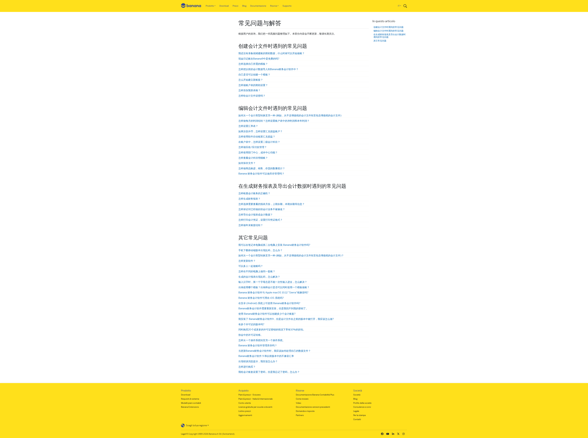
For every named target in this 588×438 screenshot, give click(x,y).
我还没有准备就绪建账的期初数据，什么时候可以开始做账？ (271, 53)
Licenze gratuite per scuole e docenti (255, 407)
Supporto (287, 6)
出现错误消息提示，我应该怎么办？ (258, 361)
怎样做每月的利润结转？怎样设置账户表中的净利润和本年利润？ (273, 120)
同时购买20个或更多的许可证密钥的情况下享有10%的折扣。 (271, 329)
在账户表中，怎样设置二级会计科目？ (259, 142)
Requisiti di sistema (190, 399)
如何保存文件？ (247, 163)
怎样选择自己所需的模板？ (253, 64)
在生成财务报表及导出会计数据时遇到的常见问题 (389, 36)
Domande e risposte (305, 411)
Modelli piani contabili (191, 403)
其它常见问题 (379, 40)
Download (224, 6)
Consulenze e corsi (362, 407)
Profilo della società (362, 403)
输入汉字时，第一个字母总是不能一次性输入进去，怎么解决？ (272, 282)
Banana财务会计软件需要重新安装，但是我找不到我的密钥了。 (273, 308)
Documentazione (258, 6)
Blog (244, 6)
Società (356, 394)
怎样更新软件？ (247, 260)
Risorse (273, 6)
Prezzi (235, 6)
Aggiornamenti (245, 415)
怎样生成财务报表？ (249, 198)
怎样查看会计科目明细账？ (253, 157)
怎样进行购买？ (247, 366)
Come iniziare (302, 399)
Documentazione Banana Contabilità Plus (315, 394)
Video (298, 403)
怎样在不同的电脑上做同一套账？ (256, 271)
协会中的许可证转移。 (250, 335)
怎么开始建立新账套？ (250, 79)
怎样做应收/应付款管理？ (252, 147)
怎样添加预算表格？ (249, 90)
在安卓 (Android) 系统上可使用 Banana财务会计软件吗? (269, 303)
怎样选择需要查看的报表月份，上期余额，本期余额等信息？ (271, 204)
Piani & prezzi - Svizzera (249, 394)
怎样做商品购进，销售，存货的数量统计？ (261, 168)
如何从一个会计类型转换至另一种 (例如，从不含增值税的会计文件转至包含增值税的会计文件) (289, 115)
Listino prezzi (244, 411)
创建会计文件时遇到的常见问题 (388, 27)
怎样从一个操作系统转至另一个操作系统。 (261, 340)
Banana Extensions (190, 407)
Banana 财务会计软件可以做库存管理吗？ (261, 173)
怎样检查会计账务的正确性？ (254, 193)
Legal (183, 434)
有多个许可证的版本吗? (251, 324)
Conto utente (244, 403)
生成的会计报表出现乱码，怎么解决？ (259, 276)
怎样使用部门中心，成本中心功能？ (258, 152)
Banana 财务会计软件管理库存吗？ (257, 345)
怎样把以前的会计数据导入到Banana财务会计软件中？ (268, 69)
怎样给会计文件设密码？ (251, 95)
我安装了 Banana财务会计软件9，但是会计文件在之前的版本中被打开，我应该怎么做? (286, 319)
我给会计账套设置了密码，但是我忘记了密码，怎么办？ (269, 372)
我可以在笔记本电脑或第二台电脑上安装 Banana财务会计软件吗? (274, 245)
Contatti (357, 419)
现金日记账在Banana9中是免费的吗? (258, 58)
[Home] (191, 6)
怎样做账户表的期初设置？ (253, 85)
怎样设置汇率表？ (248, 126)
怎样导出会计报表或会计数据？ (255, 214)
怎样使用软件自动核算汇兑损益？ (256, 136)
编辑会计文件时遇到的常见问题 (388, 31)
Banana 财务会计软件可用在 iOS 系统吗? (261, 297)
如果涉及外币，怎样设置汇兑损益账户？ (260, 131)
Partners (300, 415)
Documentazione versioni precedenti (313, 407)
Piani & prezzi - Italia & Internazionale (255, 399)
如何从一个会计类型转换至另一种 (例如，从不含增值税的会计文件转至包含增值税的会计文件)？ (291, 255)
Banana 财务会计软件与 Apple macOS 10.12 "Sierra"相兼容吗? (273, 292)
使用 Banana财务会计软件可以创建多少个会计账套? (267, 313)
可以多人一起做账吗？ (250, 266)
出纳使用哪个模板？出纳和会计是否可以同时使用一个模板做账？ (273, 287)
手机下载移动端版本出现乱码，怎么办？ (260, 250)
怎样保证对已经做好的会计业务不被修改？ (261, 209)
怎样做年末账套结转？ (250, 225)
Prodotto (210, 6)
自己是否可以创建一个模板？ (254, 74)
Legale (356, 411)
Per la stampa (359, 415)
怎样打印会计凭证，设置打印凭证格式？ (260, 219)
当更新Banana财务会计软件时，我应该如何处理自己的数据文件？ (274, 350)
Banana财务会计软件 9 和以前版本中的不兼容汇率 (266, 356)
